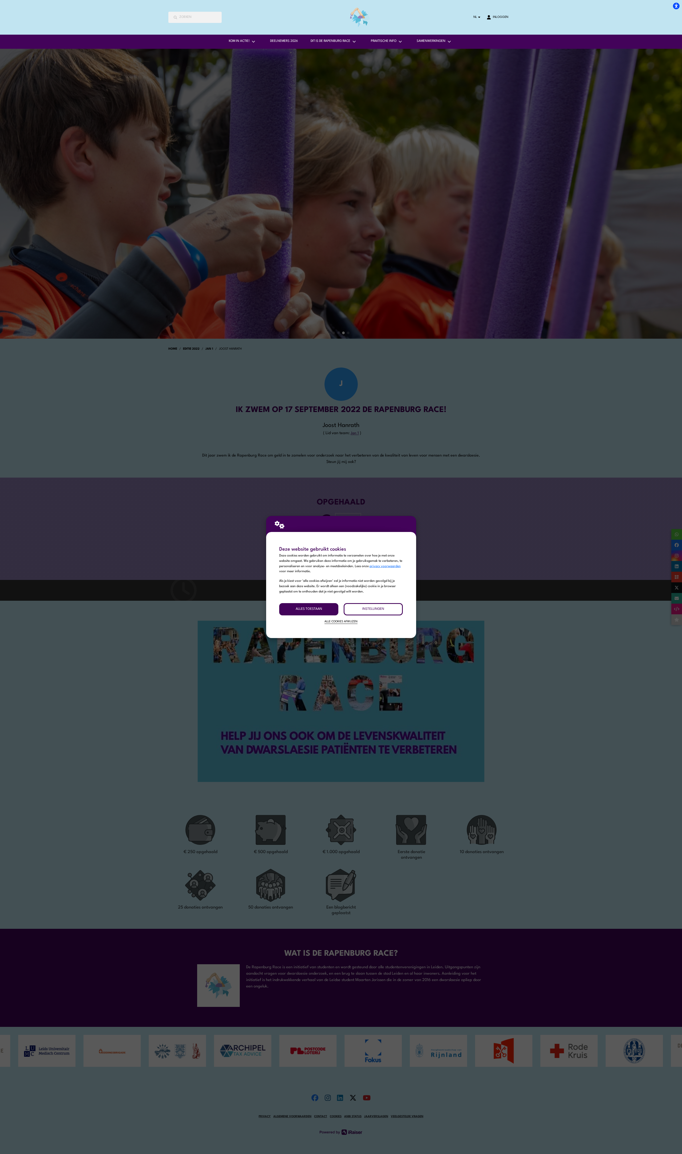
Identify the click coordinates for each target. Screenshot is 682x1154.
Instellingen (373, 609)
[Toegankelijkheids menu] (676, 6)
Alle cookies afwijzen (341, 621)
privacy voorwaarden (385, 566)
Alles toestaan (309, 609)
